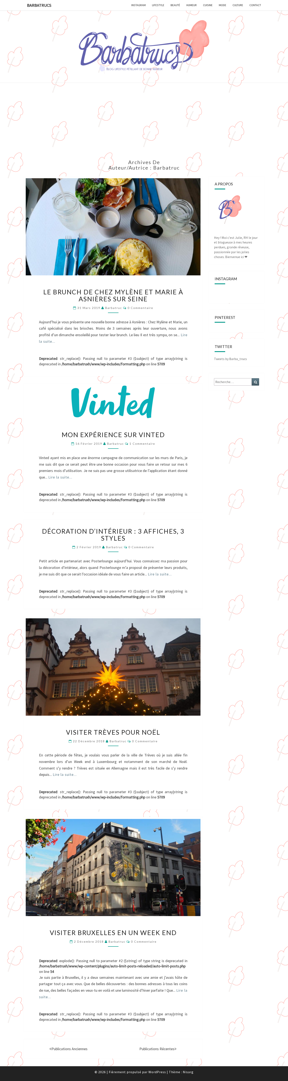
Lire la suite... (60, 477)
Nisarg (188, 1072)
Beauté (175, 5)
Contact (255, 5)
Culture (238, 5)
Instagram (138, 5)
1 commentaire (142, 443)
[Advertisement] (144, 123)
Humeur (191, 5)
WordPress (157, 1072)
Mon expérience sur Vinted (113, 434)
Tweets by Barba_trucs (230, 359)
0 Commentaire (140, 308)
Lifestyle (158, 5)
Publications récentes (156, 1048)
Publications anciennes (69, 1048)
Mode (222, 5)
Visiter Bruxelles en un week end (113, 932)
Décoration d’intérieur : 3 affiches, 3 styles (113, 534)
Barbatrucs (39, 5)
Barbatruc (113, 308)
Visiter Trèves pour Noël (113, 732)
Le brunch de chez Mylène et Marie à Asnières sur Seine (113, 295)
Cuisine (208, 5)
